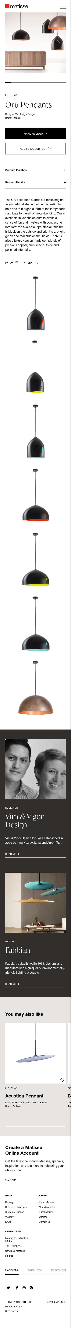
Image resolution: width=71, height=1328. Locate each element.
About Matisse (46, 1202)
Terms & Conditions (18, 1302)
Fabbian (16, 118)
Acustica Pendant (24, 1096)
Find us (9, 1256)
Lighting (11, 95)
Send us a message (15, 1251)
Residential (12, 1270)
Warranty (9, 1217)
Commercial (58, 1270)
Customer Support (14, 1212)
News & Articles (47, 1207)
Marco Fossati (40, 1103)
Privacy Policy (15, 1307)
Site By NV (11, 1311)
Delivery (9, 1202)
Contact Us (13, 1232)
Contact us (44, 1222)
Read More (12, 854)
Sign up (10, 1180)
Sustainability (46, 1212)
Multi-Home (35, 1270)
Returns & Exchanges (16, 1207)
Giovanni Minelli (23, 1103)
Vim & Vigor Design (25, 114)
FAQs (8, 1222)
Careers (43, 1217)
